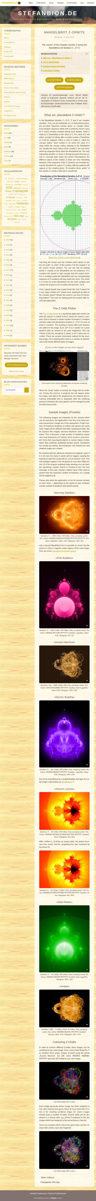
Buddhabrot (67, 782)
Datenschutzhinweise (57, 1193)
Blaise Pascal (10, 181)
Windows (12, 219)
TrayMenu (16, 213)
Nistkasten (23, 203)
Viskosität (7, 216)
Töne (6, 161)
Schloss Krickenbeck (12, 210)
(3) (9, 250)
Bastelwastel (8, 83)
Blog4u (17, 181)
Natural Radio (12, 203)
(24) (9, 325)
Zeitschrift (16, 222)
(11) (9, 240)
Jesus (14, 200)
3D (6, 178)
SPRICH (24, 210)
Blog (51, 3)
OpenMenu (11, 207)
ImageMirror (8, 111)
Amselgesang (11, 178)
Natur (6, 147)
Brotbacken (23, 181)
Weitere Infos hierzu (16, 371)
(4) (9, 255)
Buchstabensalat (10, 184)
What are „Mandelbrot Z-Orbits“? (57, 58)
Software (50, 1178)
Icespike (25, 197)
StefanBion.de (9, 3)
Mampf (6, 142)
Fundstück (10, 194)
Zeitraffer (23, 219)
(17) (9, 270)
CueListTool (25, 184)
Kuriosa (7, 97)
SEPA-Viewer (9, 78)
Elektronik (17, 188)
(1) (9, 245)
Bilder (43, 1178)
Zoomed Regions (64, 87)
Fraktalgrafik (46, 1182)
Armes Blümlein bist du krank (15, 92)
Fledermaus (25, 188)
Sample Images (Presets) (54, 66)
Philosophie (17, 207)
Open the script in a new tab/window (64, 258)
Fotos (8, 191)
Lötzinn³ (7, 102)
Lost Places (25, 200)
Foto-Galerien (9, 42)
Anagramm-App (10, 74)
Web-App (56, 1182)
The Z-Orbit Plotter (51, 62)
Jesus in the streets (11, 88)
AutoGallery (24, 178)
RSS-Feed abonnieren (16, 365)
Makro (6, 203)
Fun (5, 138)
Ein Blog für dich (10, 115)
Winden (27, 216)
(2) (9, 265)
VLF (12, 216)
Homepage (10, 197)
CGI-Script (18, 184)
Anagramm (18, 178)
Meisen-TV (8, 52)
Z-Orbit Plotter (54, 80)
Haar (16, 194)
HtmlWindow (19, 197)
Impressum (42, 1193)
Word (19, 219)
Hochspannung (21, 194)
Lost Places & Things (12, 106)
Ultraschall (23, 213)
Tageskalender (9, 213)
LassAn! (19, 200)
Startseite (41, 3)
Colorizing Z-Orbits (51, 71)
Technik (7, 156)
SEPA (19, 210)
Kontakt (33, 1193)
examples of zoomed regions (64, 551)
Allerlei (6, 38)
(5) (9, 300)
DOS (9, 187)
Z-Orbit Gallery (74, 80)
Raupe (23, 207)
